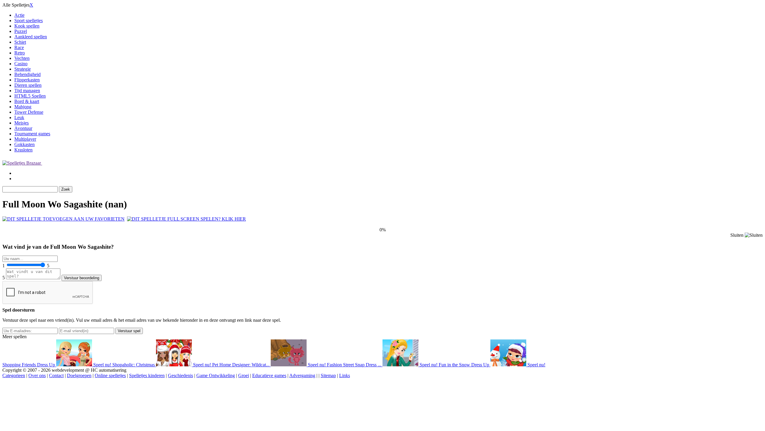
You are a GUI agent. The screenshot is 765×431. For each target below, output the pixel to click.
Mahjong (22, 106)
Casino (20, 63)
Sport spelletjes (28, 20)
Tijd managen (27, 90)
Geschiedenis (180, 375)
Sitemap (328, 375)
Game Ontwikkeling (215, 375)
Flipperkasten (27, 79)
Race (19, 47)
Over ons (37, 375)
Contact (56, 375)
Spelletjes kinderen (147, 375)
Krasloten (23, 149)
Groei (243, 375)
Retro (19, 52)
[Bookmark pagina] (63, 218)
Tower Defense (28, 112)
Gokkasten (24, 144)
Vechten (22, 58)
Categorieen (13, 375)
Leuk (19, 117)
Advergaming (302, 375)
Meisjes (21, 122)
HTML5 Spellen (30, 95)
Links (344, 375)
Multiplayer (25, 139)
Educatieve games (269, 375)
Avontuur (23, 128)
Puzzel (20, 31)
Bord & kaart (26, 101)
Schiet (20, 42)
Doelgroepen (79, 375)
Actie (19, 15)
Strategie (22, 69)
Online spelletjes (110, 375)
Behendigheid (27, 74)
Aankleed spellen (30, 36)
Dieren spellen (28, 85)
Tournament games (32, 133)
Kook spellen (26, 25)
